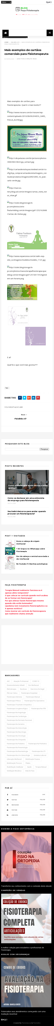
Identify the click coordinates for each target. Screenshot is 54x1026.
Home (6, 42)
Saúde (29, 767)
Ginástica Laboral (40, 755)
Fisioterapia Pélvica (14, 701)
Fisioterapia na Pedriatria (37, 744)
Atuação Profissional (21, 681)
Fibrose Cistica (12, 693)
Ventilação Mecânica (14, 771)
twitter (28, 800)
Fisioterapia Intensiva (14, 697)
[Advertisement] (24, 644)
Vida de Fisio (29, 771)
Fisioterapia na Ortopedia (16, 740)
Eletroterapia (11, 689)
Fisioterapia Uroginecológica (17, 708)
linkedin (28, 815)
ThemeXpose (26, 1023)
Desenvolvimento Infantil (15, 685)
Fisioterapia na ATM (38, 708)
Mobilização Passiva (32, 759)
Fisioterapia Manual (33, 697)
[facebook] (46, 2)
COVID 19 (35, 681)
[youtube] (47, 2)
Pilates (28, 763)
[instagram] (51, 2)
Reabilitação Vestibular (15, 767)
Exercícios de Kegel (37, 689)
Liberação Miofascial (14, 759)
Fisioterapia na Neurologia (16, 732)
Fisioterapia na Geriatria (15, 724)
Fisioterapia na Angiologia (16, 712)
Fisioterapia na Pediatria (15, 744)
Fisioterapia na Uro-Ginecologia (18, 755)
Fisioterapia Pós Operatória (34, 701)
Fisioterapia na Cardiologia (16, 716)
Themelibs (36, 1023)
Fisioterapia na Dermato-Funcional (19, 720)
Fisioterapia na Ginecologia (17, 728)
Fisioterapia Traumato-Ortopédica (19, 705)
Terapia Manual (40, 767)
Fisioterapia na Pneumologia (17, 747)
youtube (28, 810)
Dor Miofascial (33, 685)
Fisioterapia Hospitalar (29, 693)
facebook (28, 794)
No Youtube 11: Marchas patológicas (32, 564)
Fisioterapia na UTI (38, 751)
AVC (8, 681)
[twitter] (49, 2)
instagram (28, 805)
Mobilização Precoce (14, 763)
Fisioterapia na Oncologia (16, 736)
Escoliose (23, 689)
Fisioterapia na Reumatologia (17, 751)
